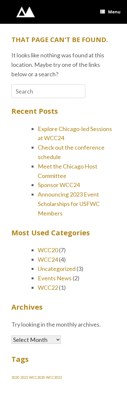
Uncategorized (57, 268)
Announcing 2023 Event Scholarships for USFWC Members (69, 204)
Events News (55, 278)
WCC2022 (54, 377)
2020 (15, 377)
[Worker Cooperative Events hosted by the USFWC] (26, 12)
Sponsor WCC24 (59, 184)
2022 (24, 377)
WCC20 (48, 250)
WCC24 (48, 259)
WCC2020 (37, 377)
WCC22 (48, 287)
